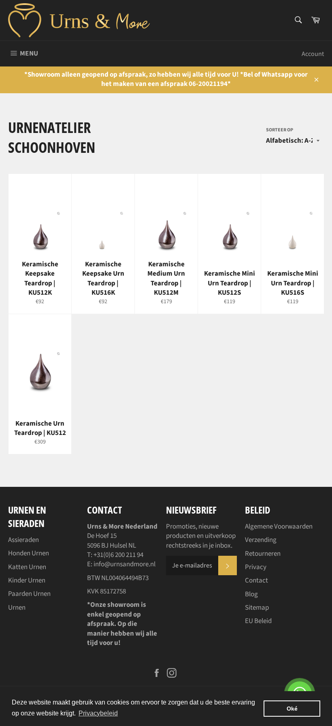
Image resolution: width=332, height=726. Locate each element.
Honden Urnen (28, 553)
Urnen (17, 607)
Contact (256, 580)
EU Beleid (258, 621)
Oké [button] (292, 708)
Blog (251, 594)
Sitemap (257, 607)
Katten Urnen (27, 567)
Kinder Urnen (26, 580)
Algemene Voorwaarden (279, 526)
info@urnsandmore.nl (124, 564)
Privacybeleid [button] (98, 713)
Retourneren (263, 554)
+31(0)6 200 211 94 (118, 555)
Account (313, 53)
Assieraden (23, 540)
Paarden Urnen (29, 594)
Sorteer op (279, 130)
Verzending (261, 540)
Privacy (255, 567)
